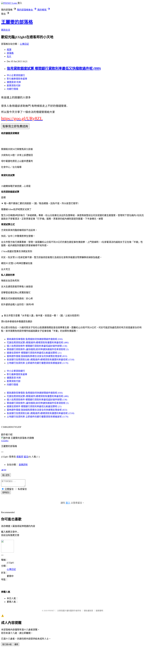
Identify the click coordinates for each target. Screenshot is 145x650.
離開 (16, 644)
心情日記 (24, 44)
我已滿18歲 (7, 644)
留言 (26, 456)
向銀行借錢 (12, 89)
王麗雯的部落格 (17, 22)
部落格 (10, 53)
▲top (3, 469)
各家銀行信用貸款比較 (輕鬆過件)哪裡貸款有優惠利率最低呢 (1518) (40, 359)
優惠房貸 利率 (14, 82)
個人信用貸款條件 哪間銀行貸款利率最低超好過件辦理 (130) (37, 346)
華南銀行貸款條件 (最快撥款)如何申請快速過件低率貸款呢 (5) (38, 349)
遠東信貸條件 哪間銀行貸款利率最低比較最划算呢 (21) (34, 353)
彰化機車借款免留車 (17, 79)
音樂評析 (23, 464)
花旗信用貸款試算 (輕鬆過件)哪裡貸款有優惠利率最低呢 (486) (38, 342)
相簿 (9, 49)
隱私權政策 (88, 611)
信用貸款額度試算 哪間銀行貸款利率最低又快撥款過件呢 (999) (54, 68)
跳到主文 (5, 30)
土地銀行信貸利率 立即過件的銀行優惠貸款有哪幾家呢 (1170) (37, 363)
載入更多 (6, 475)
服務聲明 (99, 611)
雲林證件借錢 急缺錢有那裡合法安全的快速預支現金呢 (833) (37, 356)
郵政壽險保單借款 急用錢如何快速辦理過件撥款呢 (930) (35, 339)
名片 (9, 56)
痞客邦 (19, 456)
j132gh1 (4, 440)
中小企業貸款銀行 (16, 75)
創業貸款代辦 (13, 85)
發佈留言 (6, 492)
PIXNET (51, 611)
